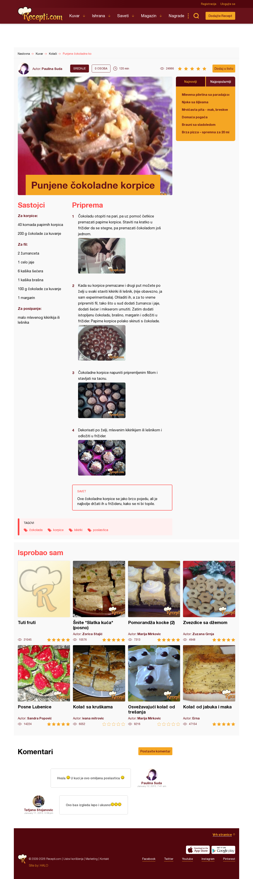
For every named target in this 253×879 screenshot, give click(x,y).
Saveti (123, 15)
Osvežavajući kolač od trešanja (154, 685)
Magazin (148, 15)
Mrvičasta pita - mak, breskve (205, 109)
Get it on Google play (223, 850)
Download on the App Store (198, 850)
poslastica (100, 530)
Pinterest (229, 858)
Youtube (187, 858)
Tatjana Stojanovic (38, 810)
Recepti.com (40, 14)
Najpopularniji (220, 81)
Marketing (92, 858)
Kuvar (74, 15)
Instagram (208, 858)
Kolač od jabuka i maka (209, 685)
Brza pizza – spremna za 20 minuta (205, 132)
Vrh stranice (222, 834)
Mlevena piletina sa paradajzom (205, 94)
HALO (44, 865)
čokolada (35, 530)
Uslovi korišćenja (73, 858)
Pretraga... (196, 16)
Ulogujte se (227, 4)
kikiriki (78, 530)
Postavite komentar (155, 751)
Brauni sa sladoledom (198, 124)
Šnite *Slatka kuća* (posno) (99, 601)
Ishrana (98, 15)
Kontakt (104, 858)
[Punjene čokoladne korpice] (120, 256)
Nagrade (176, 15)
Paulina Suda (52, 69)
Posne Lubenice (44, 685)
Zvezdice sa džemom (209, 601)
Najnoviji (190, 81)
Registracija (208, 4)
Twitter (168, 858)
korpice (58, 530)
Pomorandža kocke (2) (154, 601)
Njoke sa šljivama (195, 102)
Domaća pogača (195, 117)
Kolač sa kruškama (99, 685)
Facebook (148, 858)
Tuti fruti (44, 601)
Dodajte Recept (220, 16)
